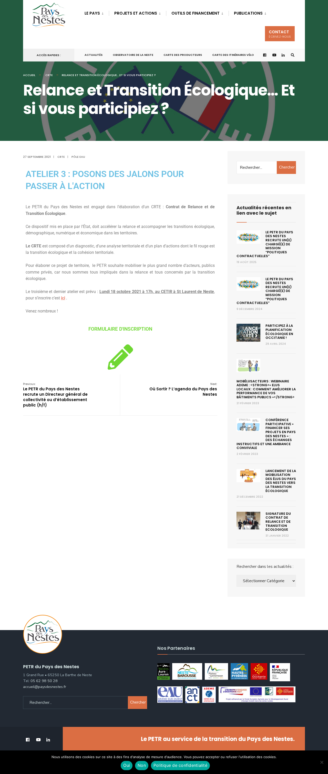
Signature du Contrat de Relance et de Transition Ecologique (278, 521)
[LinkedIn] (283, 55)
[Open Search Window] (292, 55)
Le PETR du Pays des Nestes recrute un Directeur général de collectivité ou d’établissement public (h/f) (55, 395)
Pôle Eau (78, 157)
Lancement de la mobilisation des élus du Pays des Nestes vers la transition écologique (280, 480)
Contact (280, 34)
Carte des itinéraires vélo (233, 55)
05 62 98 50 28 (44, 680)
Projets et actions (135, 13)
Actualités (93, 55)
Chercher (287, 167)
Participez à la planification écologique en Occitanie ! (279, 331)
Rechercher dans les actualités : (265, 566)
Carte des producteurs (182, 55)
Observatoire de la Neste (133, 55)
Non (142, 765)
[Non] (321, 762)
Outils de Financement (195, 13)
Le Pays (92, 13)
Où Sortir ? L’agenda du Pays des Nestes (183, 389)
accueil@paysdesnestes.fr (44, 686)
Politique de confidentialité (180, 765)
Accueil (29, 75)
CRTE (49, 75)
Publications (248, 13)
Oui (126, 765)
